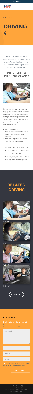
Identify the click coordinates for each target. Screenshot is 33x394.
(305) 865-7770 (17, 1)
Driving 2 (6, 264)
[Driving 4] (16, 210)
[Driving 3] (16, 231)
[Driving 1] (16, 274)
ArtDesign (20, 391)
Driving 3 (6, 243)
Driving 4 (6, 222)
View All (16, 294)
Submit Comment (20, 370)
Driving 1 (6, 286)
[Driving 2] (16, 253)
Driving (15, 26)
